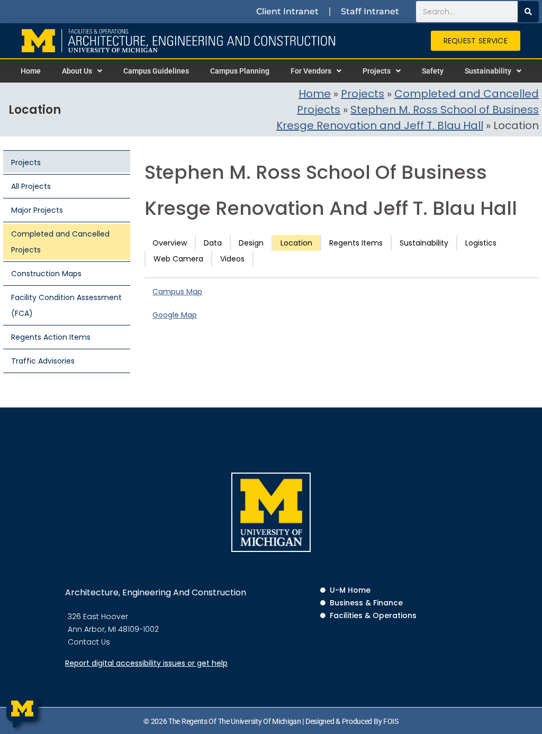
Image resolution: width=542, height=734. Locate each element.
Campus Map (177, 291)
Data (213, 243)
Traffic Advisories (43, 361)
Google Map (174, 315)
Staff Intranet (370, 11)
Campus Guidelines (156, 71)
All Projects (31, 186)
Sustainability (488, 71)
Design (251, 243)
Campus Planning (239, 71)
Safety (433, 71)
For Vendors (311, 71)
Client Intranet (287, 11)
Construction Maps (46, 273)
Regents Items (356, 243)
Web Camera (178, 258)
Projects (377, 71)
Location (296, 243)
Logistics (480, 243)
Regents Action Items (51, 337)
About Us (77, 71)
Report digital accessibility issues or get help (146, 663)
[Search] (528, 11)
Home (31, 71)
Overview (169, 243)
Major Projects (37, 210)
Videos (232, 258)
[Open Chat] (22, 712)
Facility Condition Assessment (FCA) (66, 305)
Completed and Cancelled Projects (60, 242)
